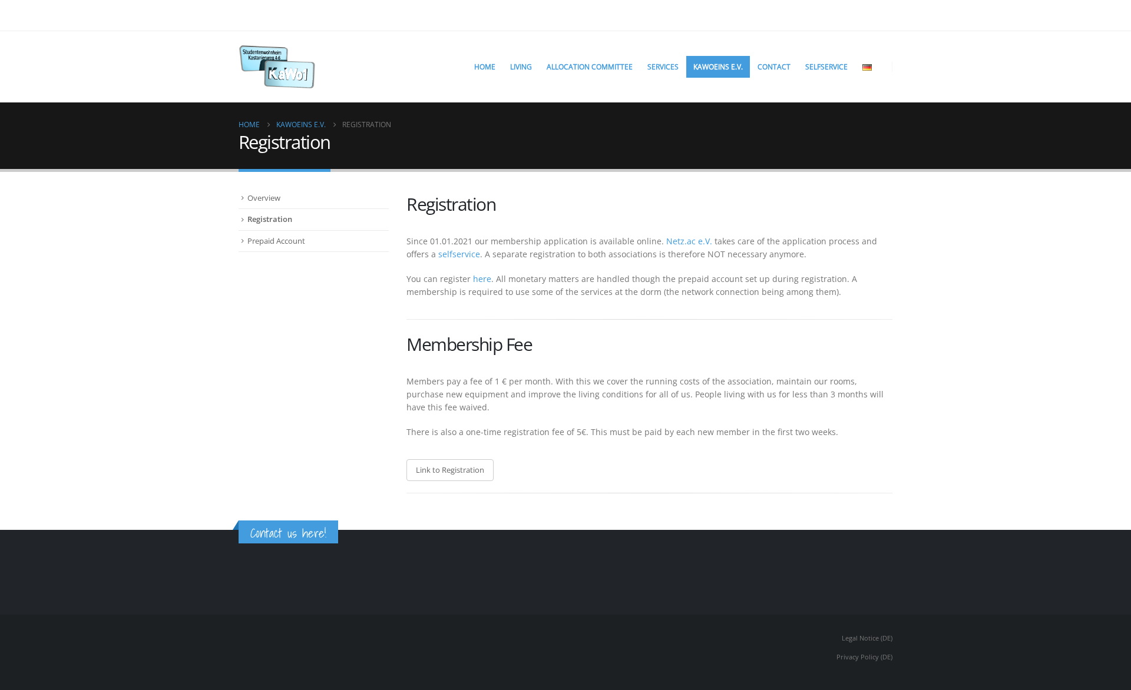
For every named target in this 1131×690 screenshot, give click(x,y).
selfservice (459, 254)
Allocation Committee (590, 67)
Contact (774, 67)
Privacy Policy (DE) (864, 656)
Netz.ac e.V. (689, 241)
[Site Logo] (277, 67)
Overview (263, 198)
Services (663, 67)
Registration (269, 219)
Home (484, 67)
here (482, 278)
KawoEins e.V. (718, 67)
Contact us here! (288, 533)
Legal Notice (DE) (867, 637)
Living (521, 67)
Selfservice (826, 67)
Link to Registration (450, 470)
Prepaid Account (276, 240)
